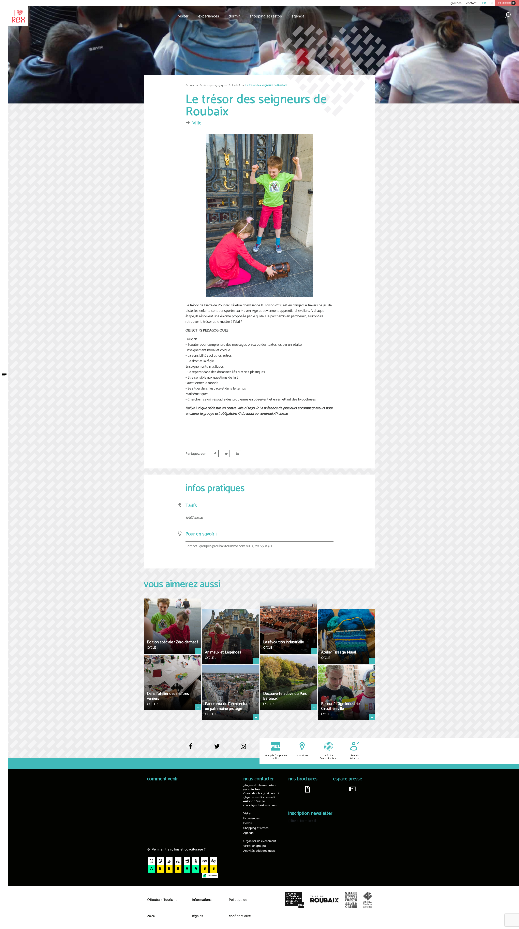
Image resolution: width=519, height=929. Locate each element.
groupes (455, 3)
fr (484, 3)
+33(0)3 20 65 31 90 (254, 801)
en (491, 3)
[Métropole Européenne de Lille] (275, 749)
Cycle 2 (236, 85)
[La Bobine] (328, 749)
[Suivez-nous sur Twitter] (217, 748)
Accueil (190, 85)
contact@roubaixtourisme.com (261, 805)
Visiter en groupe (254, 845)
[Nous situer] (302, 749)
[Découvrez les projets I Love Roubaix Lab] (507, 2)
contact (471, 3)
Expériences (208, 16)
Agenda (298, 16)
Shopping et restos (266, 16)
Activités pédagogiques (213, 85)
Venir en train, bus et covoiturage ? (179, 849)
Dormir (234, 16)
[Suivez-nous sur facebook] (191, 748)
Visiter (183, 16)
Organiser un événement (259, 841)
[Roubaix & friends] (354, 749)
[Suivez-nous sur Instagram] (243, 747)
